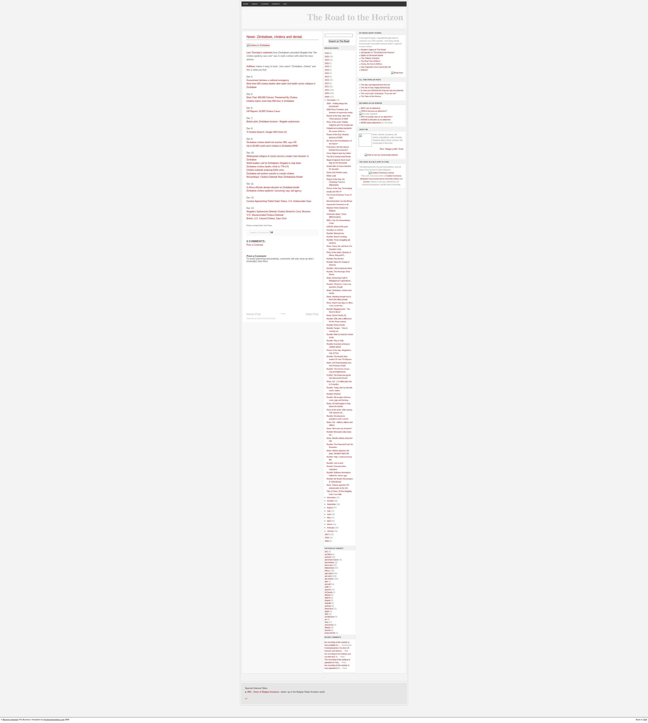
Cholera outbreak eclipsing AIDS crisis (265, 170)
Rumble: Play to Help (335, 341)
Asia (326, 622)
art (326, 619)
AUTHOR (264, 4)
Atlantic (328, 628)
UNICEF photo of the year (337, 227)
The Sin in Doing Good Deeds (339, 157)
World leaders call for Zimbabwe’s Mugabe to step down (274, 163)
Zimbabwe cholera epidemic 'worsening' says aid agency (274, 190)
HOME (245, 4)
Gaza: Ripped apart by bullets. (339, 153)
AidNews (251, 66)
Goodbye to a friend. (335, 230)
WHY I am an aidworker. (371, 108)
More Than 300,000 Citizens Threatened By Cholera (272, 97)
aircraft (327, 584)
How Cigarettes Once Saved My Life (376, 67)
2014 (327, 77)
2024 (327, 60)
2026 (327, 53)
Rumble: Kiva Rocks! (335, 259)
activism (328, 557)
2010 (327, 90)
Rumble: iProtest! (334, 394)
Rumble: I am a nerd (335, 463)
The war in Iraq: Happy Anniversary (375, 88)
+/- (246, 699)
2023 (327, 63)
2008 (327, 97)
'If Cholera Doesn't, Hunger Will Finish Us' (267, 132)
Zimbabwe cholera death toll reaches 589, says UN (271, 142)
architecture (329, 617)
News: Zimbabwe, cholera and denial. (275, 37)
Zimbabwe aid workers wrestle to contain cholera (270, 173)
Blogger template (10, 720)
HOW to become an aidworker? (374, 111)
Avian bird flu (330, 633)
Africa (327, 571)
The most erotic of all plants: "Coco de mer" (378, 93)
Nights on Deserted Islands (372, 55)
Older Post (312, 314)
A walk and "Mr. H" (334, 192)
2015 (327, 73)
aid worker (329, 579)
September (331, 504)
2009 (327, 93)
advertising (329, 562)
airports (328, 590)
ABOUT (255, 4)
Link (266, 232)
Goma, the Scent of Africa (371, 64)
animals (328, 606)
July (329, 511)
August (330, 508)
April (329, 521)
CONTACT (276, 4)
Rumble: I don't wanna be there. (339, 268)
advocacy (329, 565)
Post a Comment (255, 245)
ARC (327, 614)
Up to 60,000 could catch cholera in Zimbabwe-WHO (272, 146)
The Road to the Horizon (355, 16)
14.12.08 (260, 232)
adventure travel (331, 560)
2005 (327, 541)
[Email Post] (271, 232)
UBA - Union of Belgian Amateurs (263, 692)
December (331, 100)
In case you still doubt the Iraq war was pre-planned (382, 90)
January (330, 531)
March (330, 524)
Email (401, 149)
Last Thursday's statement (260, 52)
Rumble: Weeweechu (335, 233)
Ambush (364, 70)
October (330, 501)
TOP (645, 720)
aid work (328, 576)
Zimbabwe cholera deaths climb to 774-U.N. (268, 166)
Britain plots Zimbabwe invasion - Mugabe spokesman (273, 121)
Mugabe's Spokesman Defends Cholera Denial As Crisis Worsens (278, 211)
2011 (327, 87)
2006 (327, 538)
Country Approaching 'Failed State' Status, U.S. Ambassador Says (279, 201)
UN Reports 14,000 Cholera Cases (263, 111)
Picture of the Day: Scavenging (339, 188)
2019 (327, 66)
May (329, 518)
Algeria (327, 598)
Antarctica (329, 609)
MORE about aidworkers (371, 123)
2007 (327, 534)
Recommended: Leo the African (339, 201)
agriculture (329, 573)
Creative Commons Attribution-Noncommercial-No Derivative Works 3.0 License (381, 179)
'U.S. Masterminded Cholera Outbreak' (265, 215)
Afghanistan (329, 568)
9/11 (326, 552)
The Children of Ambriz (370, 58)
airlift (326, 587)
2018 (327, 70)
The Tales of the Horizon (371, 96)
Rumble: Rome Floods (336, 325)
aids (326, 581)
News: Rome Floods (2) (336, 315)
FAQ (285, 4)
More (382, 149)
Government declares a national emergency (268, 80)
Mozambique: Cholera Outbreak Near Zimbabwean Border (275, 177)
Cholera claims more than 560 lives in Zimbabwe (270, 101)
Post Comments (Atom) (266, 318)
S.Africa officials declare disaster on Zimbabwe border (273, 187)
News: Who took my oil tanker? (339, 428)
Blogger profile (392, 149)
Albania (328, 595)
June (329, 514)
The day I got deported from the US (375, 85)
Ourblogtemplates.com (54, 720)
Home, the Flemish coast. (337, 172)
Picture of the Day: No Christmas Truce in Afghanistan (336, 182)
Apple (327, 611)
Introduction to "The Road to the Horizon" (378, 52)
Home (283, 314)
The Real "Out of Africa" (370, 61)
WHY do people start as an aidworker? (377, 117)
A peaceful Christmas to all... (338, 204)
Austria (327, 630)
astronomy (329, 625)
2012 (327, 83)
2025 (327, 56)
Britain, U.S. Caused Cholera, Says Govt (267, 218)
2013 (327, 80)
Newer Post (254, 314)
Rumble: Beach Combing (337, 237)
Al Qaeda (328, 592)
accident (328, 554)
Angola (327, 600)
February (331, 528)
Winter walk (331, 176)
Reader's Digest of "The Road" (373, 50)
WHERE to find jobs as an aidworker (376, 120)
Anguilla (328, 603)
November (331, 497)
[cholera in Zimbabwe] (258, 45)
